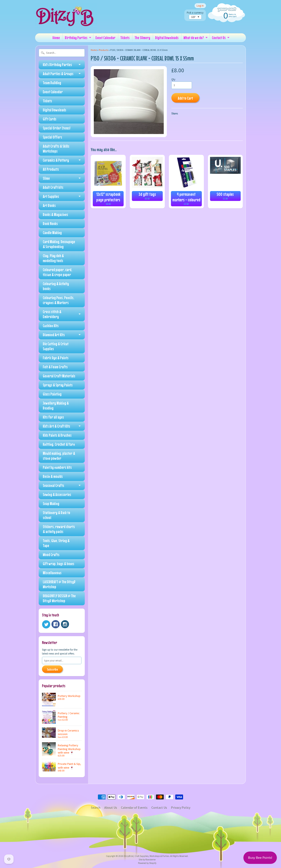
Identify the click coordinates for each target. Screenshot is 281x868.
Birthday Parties (76, 37)
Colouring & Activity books (56, 286)
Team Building (52, 82)
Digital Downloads (167, 37)
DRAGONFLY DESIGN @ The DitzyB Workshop (59, 598)
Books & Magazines (55, 214)
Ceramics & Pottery (56, 160)
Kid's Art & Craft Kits (56, 426)
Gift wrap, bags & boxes (58, 563)
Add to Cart (185, 98)
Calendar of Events (134, 807)
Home (56, 37)
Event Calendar (105, 37)
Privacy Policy (180, 807)
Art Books (49, 205)
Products (103, 50)
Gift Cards (49, 119)
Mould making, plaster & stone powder (59, 456)
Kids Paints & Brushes (57, 435)
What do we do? (193, 37)
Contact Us (219, 37)
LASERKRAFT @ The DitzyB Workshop (59, 584)
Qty (173, 79)
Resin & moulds (53, 476)
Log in (200, 5)
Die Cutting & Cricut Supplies (56, 346)
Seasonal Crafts (53, 485)
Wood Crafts (51, 554)
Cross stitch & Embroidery (52, 314)
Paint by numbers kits (57, 467)
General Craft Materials (59, 375)
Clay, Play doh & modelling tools (53, 258)
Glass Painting (52, 394)
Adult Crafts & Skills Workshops (56, 148)
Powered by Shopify (147, 863)
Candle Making (52, 232)
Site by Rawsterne (147, 859)
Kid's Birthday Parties (57, 64)
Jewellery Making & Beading (56, 405)
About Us (110, 807)
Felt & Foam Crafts (55, 366)
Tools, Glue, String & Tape (56, 543)
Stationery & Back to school (56, 515)
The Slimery (142, 37)
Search (95, 807)
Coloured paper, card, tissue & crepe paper (57, 272)
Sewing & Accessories (57, 494)
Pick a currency (195, 12)
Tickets (125, 37)
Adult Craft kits (53, 187)
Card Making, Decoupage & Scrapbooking (59, 244)
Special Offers (52, 137)
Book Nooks (50, 223)
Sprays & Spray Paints (58, 385)
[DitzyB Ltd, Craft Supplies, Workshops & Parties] (66, 24)
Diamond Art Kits (54, 334)
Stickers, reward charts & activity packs (59, 529)
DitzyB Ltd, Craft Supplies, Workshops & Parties (146, 856)
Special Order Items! (56, 128)
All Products (51, 169)
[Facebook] (55, 624)
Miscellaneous (52, 572)
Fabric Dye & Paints (56, 357)
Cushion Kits (51, 325)
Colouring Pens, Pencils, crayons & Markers (58, 300)
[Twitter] (46, 624)
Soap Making (51, 503)
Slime (46, 178)
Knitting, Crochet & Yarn (59, 444)
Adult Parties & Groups (58, 73)
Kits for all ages (53, 417)
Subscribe (52, 669)
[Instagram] (65, 624)
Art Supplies (51, 196)
